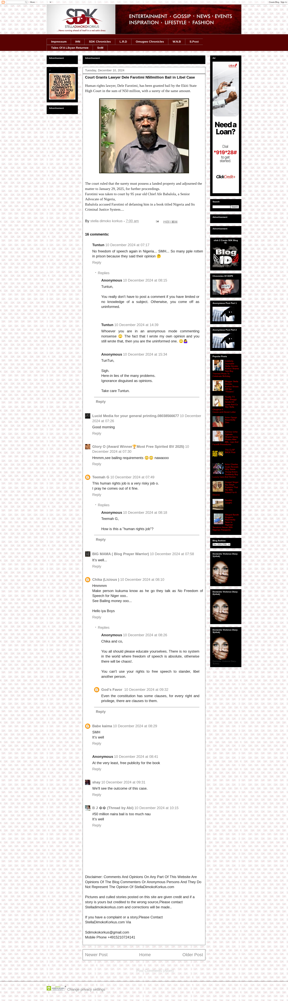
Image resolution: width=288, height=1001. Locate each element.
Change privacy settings (86, 989)
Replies (104, 273)
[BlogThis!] (167, 221)
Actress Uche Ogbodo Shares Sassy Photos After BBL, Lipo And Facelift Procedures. (225, 438)
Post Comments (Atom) (155, 971)
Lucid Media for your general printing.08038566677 (135, 416)
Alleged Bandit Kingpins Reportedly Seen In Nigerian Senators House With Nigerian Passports (226, 522)
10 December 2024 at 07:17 (127, 245)
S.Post (194, 41)
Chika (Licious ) (105, 579)
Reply (96, 262)
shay (96, 782)
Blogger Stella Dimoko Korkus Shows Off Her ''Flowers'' (231, 386)
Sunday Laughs (228, 501)
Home (145, 954)
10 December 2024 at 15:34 (145, 354)
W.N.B (177, 41)
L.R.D (123, 41)
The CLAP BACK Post (230, 451)
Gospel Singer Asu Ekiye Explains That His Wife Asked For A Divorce (225, 488)
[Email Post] (157, 221)
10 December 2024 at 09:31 (123, 782)
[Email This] (164, 221)
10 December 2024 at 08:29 (135, 726)
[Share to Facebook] (173, 221)
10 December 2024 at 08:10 (142, 579)
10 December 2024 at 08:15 (145, 280)
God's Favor (112, 690)
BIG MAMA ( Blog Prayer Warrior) (120, 554)
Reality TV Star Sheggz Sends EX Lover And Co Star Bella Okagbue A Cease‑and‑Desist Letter (225, 404)
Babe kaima (102, 726)
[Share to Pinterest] (176, 221)
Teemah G (100, 477)
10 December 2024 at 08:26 (145, 635)
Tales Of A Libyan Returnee (69, 47)
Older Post (192, 954)
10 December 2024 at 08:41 (136, 757)
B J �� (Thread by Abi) (113, 808)
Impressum (59, 41)
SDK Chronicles (100, 41)
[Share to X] (170, 221)
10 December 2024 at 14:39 (136, 325)
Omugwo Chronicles (150, 41)
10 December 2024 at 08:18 (145, 512)
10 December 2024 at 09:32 (146, 690)
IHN (77, 41)
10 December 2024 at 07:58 (172, 554)
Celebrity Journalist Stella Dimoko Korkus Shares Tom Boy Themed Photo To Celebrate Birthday (226, 368)
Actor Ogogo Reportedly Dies (231, 420)
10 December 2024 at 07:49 (132, 477)
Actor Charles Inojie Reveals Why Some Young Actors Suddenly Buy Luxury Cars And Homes (225, 470)
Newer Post (96, 954)
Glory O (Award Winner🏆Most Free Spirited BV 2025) (138, 447)
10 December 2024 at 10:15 (156, 808)
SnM (100, 47)
